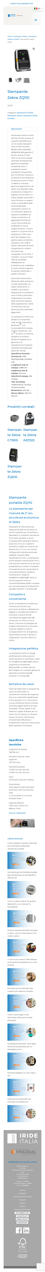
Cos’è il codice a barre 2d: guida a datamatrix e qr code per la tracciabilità (21, 904)
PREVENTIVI (22, 1193)
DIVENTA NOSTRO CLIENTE (22, 1209)
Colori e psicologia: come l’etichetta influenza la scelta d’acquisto (19, 1017)
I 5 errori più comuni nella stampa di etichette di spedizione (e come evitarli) (22, 962)
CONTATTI (22, 1203)
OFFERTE (22, 1190)
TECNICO (29, 1197)
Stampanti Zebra (20, 36)
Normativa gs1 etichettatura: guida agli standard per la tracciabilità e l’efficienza (22, 875)
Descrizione (16, 129)
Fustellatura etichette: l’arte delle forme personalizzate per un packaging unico (21, 1047)
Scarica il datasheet (17, 813)
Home (9, 36)
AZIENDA (22, 1206)
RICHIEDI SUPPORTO (20, 1197)
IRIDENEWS (22, 1200)
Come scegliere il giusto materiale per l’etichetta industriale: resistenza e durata (22, 846)
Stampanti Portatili (25, 113)
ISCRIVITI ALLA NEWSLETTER (21, 4)
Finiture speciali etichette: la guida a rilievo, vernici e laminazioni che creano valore (22, 933)
